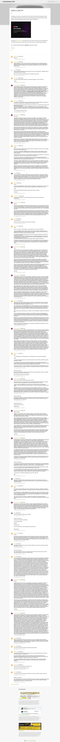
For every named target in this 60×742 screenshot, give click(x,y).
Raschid (15, 182)
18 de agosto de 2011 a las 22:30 (19, 510)
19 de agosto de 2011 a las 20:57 (19, 577)
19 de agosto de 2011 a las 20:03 (19, 553)
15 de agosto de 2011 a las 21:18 (19, 67)
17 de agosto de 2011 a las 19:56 (19, 244)
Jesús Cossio (16, 56)
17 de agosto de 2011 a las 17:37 (19, 193)
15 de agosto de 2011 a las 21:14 (19, 59)
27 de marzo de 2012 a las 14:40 (19, 682)
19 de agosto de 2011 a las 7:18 (19, 515)
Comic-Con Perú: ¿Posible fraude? (24, 714)
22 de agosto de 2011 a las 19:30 (19, 674)
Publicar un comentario (15, 684)
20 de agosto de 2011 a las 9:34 (19, 662)
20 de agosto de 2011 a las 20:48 (19, 669)
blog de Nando (18, 40)
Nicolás (15, 556)
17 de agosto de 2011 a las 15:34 (19, 180)
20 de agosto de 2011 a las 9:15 (19, 643)
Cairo (15, 173)
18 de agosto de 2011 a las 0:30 (19, 393)
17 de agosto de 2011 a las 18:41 (19, 199)
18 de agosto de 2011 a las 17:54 (19, 475)
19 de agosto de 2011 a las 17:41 (19, 541)
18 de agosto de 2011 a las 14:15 (19, 459)
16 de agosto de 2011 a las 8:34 (19, 75)
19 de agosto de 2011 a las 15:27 (19, 530)
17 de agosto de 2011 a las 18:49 (19, 216)
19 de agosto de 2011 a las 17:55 (19, 547)
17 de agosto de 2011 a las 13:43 (19, 170)
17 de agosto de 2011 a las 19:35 (19, 223)
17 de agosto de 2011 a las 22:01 (19, 350)
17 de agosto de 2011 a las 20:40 (19, 298)
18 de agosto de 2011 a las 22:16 (19, 499)
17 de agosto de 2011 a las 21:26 (19, 325)
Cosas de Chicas (21, 730)
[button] (11, 13)
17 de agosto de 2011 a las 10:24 (19, 112)
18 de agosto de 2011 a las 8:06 (19, 407)
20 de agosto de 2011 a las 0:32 (19, 635)
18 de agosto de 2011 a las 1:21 (19, 400)
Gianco (15, 543)
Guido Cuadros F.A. (17, 85)
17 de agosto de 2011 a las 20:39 (19, 272)
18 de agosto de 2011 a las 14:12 (19, 435)
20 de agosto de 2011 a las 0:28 (19, 610)
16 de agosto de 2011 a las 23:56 (19, 98)
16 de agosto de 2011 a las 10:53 (19, 82)
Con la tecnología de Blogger (31, 740)
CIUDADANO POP (9, 1)
